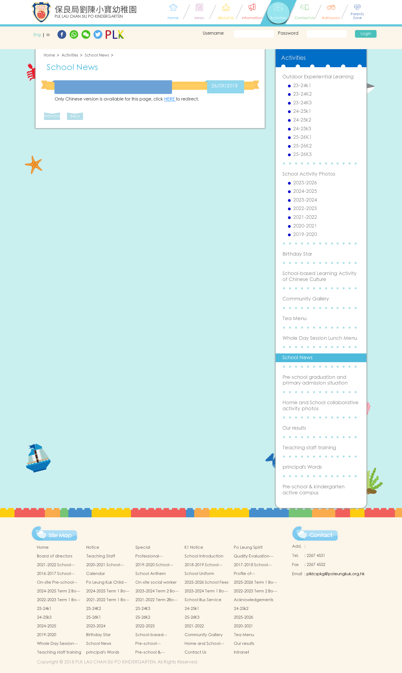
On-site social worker (156, 582)
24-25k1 (302, 111)
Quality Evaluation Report (251, 556)
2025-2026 (305, 183)
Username (213, 33)
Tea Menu (294, 318)
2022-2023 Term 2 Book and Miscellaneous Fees (256, 591)
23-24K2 (302, 94)
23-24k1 (302, 86)
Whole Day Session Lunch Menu (319, 338)
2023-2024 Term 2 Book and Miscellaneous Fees (157, 591)
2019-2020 (305, 235)
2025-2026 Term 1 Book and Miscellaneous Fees (256, 583)
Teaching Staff (100, 556)
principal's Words (302, 467)
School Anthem (150, 574)
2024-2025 (305, 191)
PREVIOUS (52, 116)
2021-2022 (305, 217)
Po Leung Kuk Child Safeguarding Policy (106, 583)
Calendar (95, 574)
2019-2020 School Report (152, 565)
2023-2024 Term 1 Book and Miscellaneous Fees (207, 591)
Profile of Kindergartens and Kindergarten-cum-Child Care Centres (253, 574)
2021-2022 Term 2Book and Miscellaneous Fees (156, 600)
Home (49, 55)
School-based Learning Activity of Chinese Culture (319, 276)
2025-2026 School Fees (207, 582)
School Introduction (204, 556)
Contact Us (195, 652)
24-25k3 (302, 129)
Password (288, 33)
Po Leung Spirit (248, 547)
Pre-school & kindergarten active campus (313, 489)
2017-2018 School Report (251, 565)
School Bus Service (203, 600)
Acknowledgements (253, 600)
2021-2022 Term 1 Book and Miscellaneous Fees (108, 600)
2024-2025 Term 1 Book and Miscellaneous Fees (108, 591)
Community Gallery (305, 299)
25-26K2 (302, 146)
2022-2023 (305, 209)
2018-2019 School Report (202, 565)
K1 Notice (194, 547)
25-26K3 (302, 155)
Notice (92, 547)
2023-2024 (305, 200)
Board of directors (54, 556)
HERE (170, 99)
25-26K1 (302, 137)
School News (97, 55)
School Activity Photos (308, 174)
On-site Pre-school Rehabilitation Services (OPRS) (55, 583)
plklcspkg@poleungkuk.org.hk (336, 574)
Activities (70, 55)
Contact (321, 535)
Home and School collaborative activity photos (320, 405)
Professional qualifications (148, 556)
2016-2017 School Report (54, 574)
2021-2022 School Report (54, 565)
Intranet (241, 652)
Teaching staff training (309, 447)
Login (366, 34)
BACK (75, 116)
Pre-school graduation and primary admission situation (315, 380)
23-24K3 (302, 103)
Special (142, 547)
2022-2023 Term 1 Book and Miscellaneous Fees (59, 600)
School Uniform (199, 574)
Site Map (60, 535)
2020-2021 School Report (103, 565)
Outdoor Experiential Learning (318, 76)
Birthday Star (297, 254)
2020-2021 (305, 226)
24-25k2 (302, 120)
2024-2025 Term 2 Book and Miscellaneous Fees (59, 591)
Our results (294, 428)
